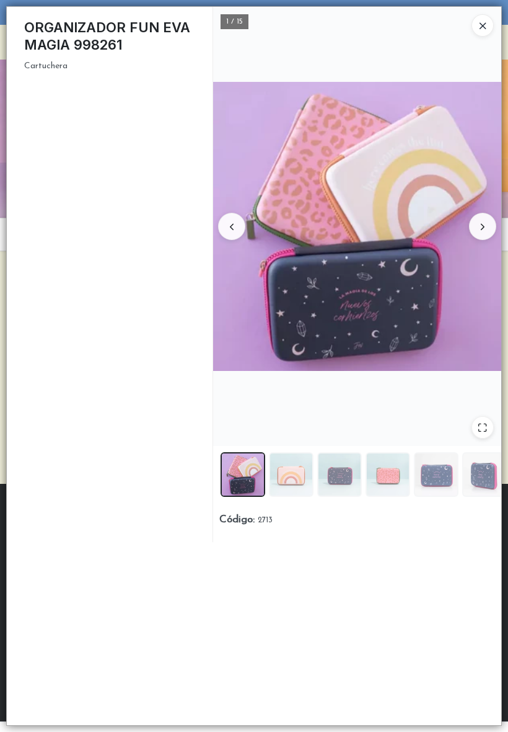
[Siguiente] (482, 226)
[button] (243, 474)
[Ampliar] (482, 427)
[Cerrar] (482, 25)
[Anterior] (231, 226)
